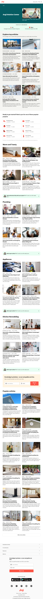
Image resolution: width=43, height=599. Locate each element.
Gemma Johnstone (26, 353)
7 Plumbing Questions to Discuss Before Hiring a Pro (30, 241)
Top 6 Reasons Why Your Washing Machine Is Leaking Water (11, 298)
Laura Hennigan (26, 273)
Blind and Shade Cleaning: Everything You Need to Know (29, 501)
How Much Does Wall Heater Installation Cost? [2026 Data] (10, 160)
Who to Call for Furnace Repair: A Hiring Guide (11, 183)
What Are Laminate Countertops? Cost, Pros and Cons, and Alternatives (11, 357)
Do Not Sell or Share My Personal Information (22, 596)
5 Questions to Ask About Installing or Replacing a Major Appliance (30, 298)
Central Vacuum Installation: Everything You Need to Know (29, 407)
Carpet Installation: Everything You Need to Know (11, 478)
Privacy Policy (24, 593)
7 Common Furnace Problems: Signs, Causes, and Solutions (31, 183)
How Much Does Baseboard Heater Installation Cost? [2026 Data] (30, 54)
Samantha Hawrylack (8, 238)
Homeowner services (6, 544)
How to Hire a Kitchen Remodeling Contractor (11, 333)
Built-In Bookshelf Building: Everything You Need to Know (10, 524)
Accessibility (21, 594)
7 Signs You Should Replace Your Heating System (30, 160)
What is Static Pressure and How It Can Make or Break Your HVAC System (30, 100)
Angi (4, 158)
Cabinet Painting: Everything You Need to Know (30, 456)
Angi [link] (3, 5)
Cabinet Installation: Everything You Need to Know (31, 524)
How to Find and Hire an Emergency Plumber (30, 77)
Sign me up (34, 383)
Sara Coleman (6, 181)
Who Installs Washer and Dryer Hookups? (29, 275)
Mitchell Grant (26, 296)
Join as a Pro (35, 1)
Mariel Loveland (26, 238)
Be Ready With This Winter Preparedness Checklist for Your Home (10, 100)
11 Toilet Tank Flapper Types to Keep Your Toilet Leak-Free (31, 218)
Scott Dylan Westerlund (8, 296)
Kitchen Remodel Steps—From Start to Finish (31, 356)
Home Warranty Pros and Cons (10, 76)
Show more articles (21, 534)
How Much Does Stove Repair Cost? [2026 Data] (11, 275)
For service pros (5, 547)
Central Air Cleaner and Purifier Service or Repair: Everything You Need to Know (30, 432)
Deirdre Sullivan (7, 330)
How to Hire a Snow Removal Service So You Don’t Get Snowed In (11, 54)
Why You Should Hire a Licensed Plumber (10, 218)
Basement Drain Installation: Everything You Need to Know (10, 501)
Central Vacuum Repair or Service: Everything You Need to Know (11, 431)
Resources (4, 550)
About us (4, 554)
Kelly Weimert (25, 158)
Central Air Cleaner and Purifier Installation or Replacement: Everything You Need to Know (10, 408)
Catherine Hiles (6, 353)
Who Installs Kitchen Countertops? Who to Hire (30, 333)
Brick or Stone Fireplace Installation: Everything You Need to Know (31, 478)
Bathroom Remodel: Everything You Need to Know (11, 456)
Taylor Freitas (25, 181)
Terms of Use (18, 593)
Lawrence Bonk (25, 330)
